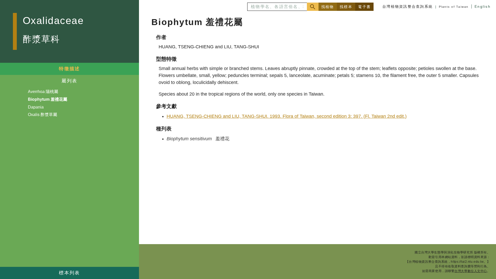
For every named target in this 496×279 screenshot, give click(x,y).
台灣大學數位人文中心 (470, 271)
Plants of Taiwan (454, 6)
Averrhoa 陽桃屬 (43, 91)
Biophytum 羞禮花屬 (47, 99)
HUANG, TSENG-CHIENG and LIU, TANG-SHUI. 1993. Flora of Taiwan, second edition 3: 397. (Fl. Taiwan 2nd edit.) (287, 116)
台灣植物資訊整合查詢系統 (407, 6)
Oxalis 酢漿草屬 (42, 114)
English (483, 6)
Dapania (36, 107)
